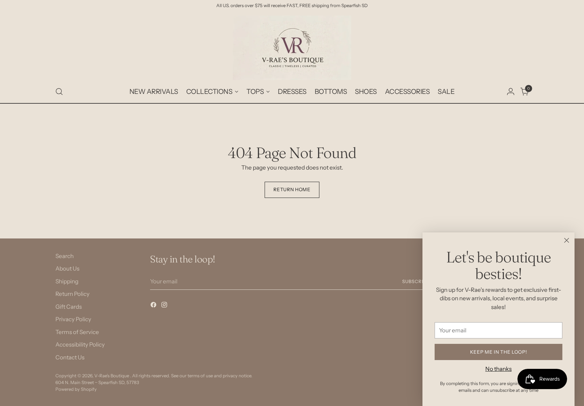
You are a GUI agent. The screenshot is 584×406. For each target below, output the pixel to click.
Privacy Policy (73, 319)
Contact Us (69, 357)
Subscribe (415, 281)
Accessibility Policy (80, 344)
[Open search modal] (59, 91)
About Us (67, 268)
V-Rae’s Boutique (112, 375)
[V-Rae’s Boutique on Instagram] (165, 306)
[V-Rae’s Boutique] (292, 48)
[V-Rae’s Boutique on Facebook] (154, 306)
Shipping (66, 281)
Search (64, 256)
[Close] (566, 240)
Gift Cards (68, 306)
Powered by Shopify (76, 389)
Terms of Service (77, 332)
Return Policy (72, 293)
